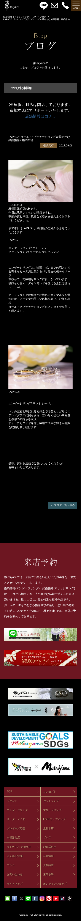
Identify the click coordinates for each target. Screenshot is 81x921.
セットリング (51, 800)
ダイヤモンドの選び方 (19, 847)
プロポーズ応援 (16, 828)
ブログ (43, 17)
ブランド (12, 800)
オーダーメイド (16, 819)
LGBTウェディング (54, 819)
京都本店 (48, 828)
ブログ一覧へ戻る (64, 505)
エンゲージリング (17, 810)
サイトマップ (14, 883)
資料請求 (48, 865)
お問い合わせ (14, 874)
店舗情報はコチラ (40, 116)
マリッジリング (52, 810)
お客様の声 (49, 846)
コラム (11, 865)
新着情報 (48, 856)
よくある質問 (14, 856)
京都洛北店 (13, 837)
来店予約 (48, 874)
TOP (9, 791)
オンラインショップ (55, 883)
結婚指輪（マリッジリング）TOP (19, 17)
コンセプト (49, 791)
